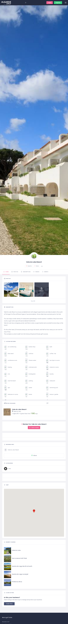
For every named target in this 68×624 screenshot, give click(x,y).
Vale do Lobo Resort (19, 409)
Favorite (29, 266)
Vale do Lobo (17, 411)
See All (33, 301)
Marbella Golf (5, 621)
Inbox (35, 455)
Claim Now (9, 604)
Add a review (35, 427)
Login (49, 2)
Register (58, 2)
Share (37, 266)
